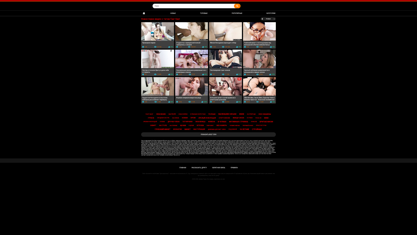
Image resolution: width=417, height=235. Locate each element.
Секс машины (264, 114)
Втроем (200, 125)
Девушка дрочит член (217, 129)
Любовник (161, 114)
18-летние (244, 129)
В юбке (162, 121)
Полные (212, 114)
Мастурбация (199, 129)
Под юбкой (232, 129)
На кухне (175, 118)
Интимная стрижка (238, 122)
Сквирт (153, 125)
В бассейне (183, 114)
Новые (173, 13)
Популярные (237, 13)
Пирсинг (210, 125)
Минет (188, 129)
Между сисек (238, 118)
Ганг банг (149, 114)
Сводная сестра (163, 118)
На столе (163, 125)
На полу (172, 114)
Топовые (204, 13)
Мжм (266, 118)
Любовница (200, 122)
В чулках (222, 122)
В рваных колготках (198, 114)
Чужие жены (235, 125)
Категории (270, 13)
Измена (211, 122)
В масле (254, 121)
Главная (144, 13)
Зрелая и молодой (150, 121)
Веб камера (222, 125)
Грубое (151, 118)
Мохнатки (177, 129)
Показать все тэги (208, 134)
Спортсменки (224, 118)
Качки (183, 125)
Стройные (257, 129)
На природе (251, 114)
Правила (234, 168)
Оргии (193, 118)
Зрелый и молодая (207, 118)
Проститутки (261, 125)
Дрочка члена (174, 122)
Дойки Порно (203, 179)
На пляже (173, 125)
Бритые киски (266, 122)
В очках (250, 118)
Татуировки (187, 122)
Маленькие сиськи (227, 114)
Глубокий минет (162, 129)
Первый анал (248, 125)
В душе (191, 125)
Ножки (185, 118)
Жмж (241, 114)
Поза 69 (258, 118)
